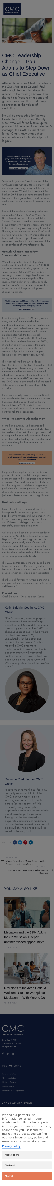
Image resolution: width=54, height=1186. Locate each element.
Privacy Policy (11, 1146)
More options (12, 1154)
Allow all (9, 1175)
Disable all (10, 1165)
